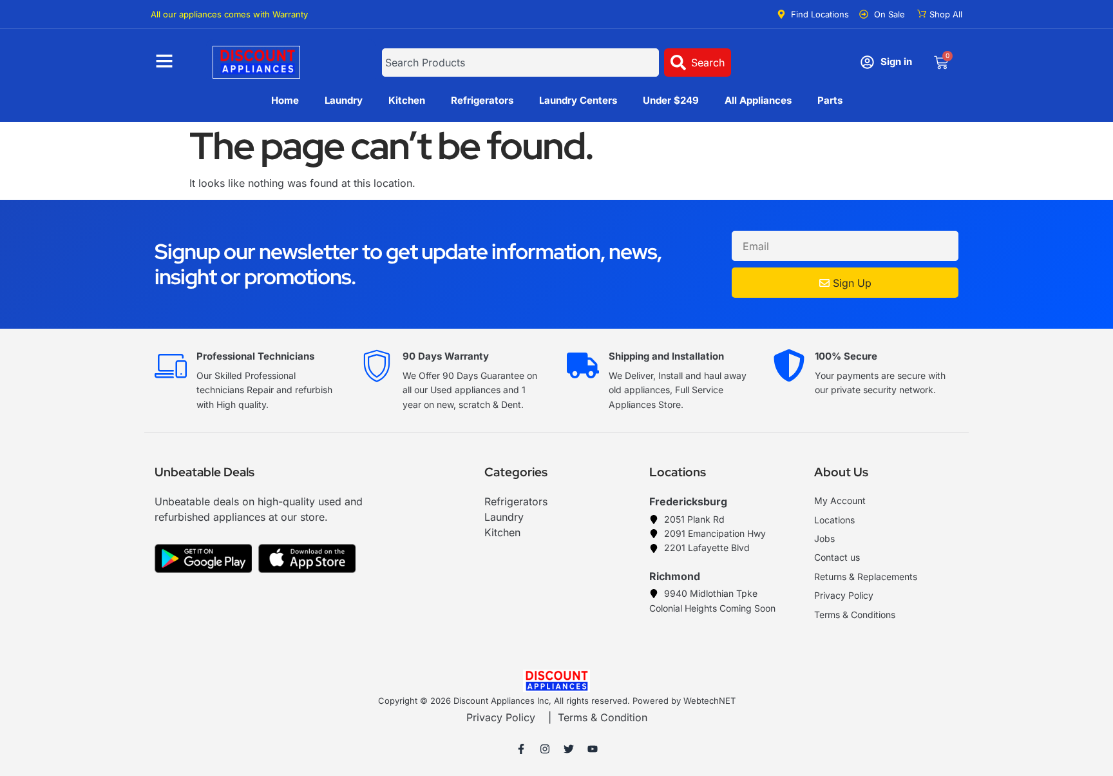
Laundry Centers (578, 100)
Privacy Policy (500, 717)
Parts (829, 100)
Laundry (344, 100)
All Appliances (758, 100)
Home (285, 100)
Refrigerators (482, 100)
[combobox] (520, 62)
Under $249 (671, 100)
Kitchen (406, 100)
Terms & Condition (602, 717)
